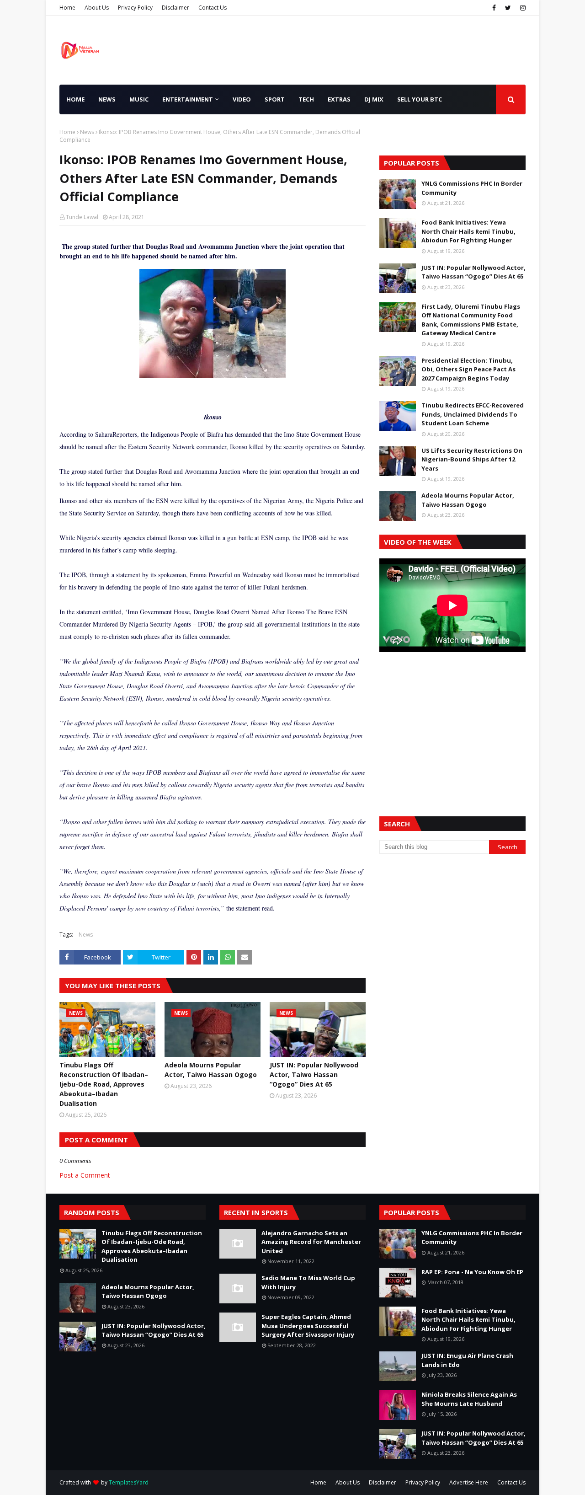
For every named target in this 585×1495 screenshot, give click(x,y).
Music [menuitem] (139, 99)
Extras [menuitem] (339, 99)
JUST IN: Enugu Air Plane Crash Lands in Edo (467, 1360)
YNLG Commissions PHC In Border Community (471, 188)
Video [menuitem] (242, 99)
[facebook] (494, 8)
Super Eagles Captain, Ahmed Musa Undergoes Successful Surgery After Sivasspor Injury (307, 1326)
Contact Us (212, 7)
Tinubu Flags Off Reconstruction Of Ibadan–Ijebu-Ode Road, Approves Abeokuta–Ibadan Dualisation (103, 1084)
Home (67, 7)
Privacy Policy (135, 7)
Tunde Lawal (82, 217)
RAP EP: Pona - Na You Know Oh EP (472, 1272)
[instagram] (522, 8)
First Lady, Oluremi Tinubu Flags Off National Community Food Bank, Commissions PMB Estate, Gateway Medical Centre (470, 320)
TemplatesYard (129, 1482)
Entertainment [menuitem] (187, 99)
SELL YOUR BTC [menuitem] (419, 99)
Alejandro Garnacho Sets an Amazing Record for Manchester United (311, 1242)
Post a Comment (84, 1175)
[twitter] (508, 8)
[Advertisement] (452, 723)
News (87, 132)
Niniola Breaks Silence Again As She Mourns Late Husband (469, 1399)
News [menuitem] (107, 99)
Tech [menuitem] (306, 99)
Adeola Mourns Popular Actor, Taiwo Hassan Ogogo (211, 1070)
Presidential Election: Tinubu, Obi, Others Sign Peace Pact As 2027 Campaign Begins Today (468, 369)
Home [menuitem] (75, 99)
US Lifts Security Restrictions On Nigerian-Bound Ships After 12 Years (471, 459)
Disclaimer (175, 7)
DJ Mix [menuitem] (373, 99)
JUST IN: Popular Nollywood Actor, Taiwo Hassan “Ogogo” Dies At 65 (314, 1074)
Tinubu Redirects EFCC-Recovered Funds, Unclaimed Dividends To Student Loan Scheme (472, 414)
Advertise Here (468, 1482)
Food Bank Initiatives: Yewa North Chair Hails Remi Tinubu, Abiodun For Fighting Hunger (468, 231)
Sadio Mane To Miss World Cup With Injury (308, 1282)
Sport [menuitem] (275, 99)
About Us (97, 7)
